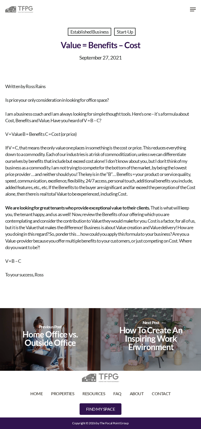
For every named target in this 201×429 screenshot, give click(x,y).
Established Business (89, 32)
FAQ (117, 393)
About (137, 393)
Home (36, 393)
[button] (193, 9)
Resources (93, 393)
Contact (161, 393)
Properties (62, 393)
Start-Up (125, 32)
